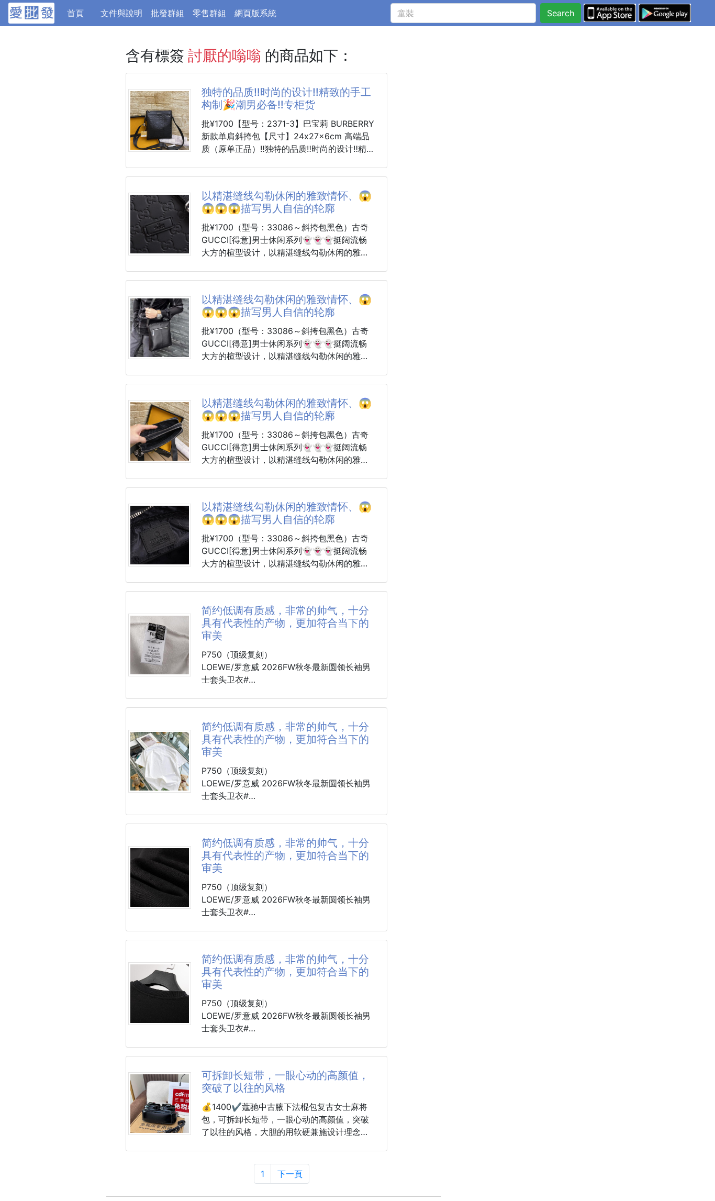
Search (560, 13)
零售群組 (209, 13)
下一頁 (290, 1174)
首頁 (81, 12)
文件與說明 (121, 13)
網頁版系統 (255, 13)
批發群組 (167, 13)
